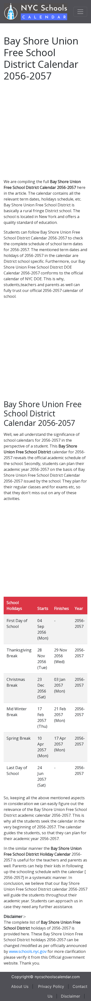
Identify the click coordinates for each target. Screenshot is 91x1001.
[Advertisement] (45, 129)
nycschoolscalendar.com (57, 976)
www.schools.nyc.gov (28, 951)
